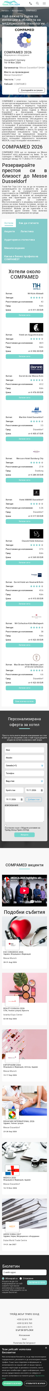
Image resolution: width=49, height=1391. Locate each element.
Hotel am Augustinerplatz (31, 335)
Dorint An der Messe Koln (31, 376)
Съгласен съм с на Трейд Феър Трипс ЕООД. (22, 829)
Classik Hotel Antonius (32, 541)
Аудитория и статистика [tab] (19, 239)
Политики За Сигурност (24, 1343)
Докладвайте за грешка (32, 90)
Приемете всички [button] (12, 1383)
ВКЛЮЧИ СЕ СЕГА (37, 1283)
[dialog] (24, 1368)
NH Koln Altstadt (35, 293)
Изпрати (24, 835)
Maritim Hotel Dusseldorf (31, 417)
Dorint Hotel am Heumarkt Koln (28, 582)
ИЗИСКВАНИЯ (11, 805)
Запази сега (24, 315)
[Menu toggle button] (44, 3)
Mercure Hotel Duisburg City (29, 458)
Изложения (17, 11)
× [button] (46, 1348)
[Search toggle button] (37, 3)
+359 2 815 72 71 (24, 1327)
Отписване (28, 1278)
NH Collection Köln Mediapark (29, 623)
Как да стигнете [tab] (29, 223)
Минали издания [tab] (14, 248)
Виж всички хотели (24, 701)
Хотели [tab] (8, 223)
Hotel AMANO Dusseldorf (31, 500)
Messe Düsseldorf (13, 75)
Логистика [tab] (27, 231)
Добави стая (33, 799)
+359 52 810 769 (24, 1319)
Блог (24, 1339)
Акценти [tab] (9, 231)
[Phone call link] (30, 3)
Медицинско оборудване (16, 55)
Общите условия (29, 828)
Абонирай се (11, 1278)
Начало (5, 11)
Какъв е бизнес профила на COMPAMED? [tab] (21, 258)
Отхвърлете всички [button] (35, 1383)
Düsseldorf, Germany (14, 60)
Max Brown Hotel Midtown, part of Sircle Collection (28, 666)
